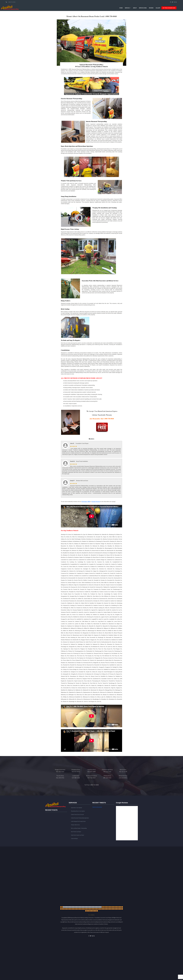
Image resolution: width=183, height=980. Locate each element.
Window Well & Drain (75, 824)
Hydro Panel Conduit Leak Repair (77, 835)
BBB (89, 501)
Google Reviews (96, 501)
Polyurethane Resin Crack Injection (78, 811)
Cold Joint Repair (74, 838)
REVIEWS (151, 8)
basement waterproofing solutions (82, 922)
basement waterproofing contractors (107, 922)
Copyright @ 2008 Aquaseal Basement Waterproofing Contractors (77, 917)
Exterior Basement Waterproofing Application (80, 818)
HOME (121, 8)
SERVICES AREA (143, 8)
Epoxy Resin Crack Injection (76, 807)
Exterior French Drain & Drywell (77, 814)
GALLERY (158, 8)
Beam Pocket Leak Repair (76, 831)
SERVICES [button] (127, 8)
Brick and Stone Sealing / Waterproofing (79, 828)
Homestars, (85, 501)
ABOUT (135, 8)
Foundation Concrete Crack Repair (103, 917)
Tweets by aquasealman (97, 807)
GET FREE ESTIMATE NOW (169, 8)
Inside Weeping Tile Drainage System (78, 821)
